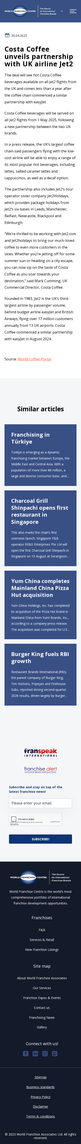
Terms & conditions (40, 1116)
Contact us (42, 1007)
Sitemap (41, 1077)
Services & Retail (42, 940)
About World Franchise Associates (42, 978)
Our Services (42, 988)
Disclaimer (40, 1106)
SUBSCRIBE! (40, 839)
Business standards (40, 1087)
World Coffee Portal (34, 359)
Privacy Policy (40, 1097)
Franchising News (42, 1017)
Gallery (42, 1027)
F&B (42, 930)
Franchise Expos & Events (42, 998)
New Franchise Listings (42, 949)
